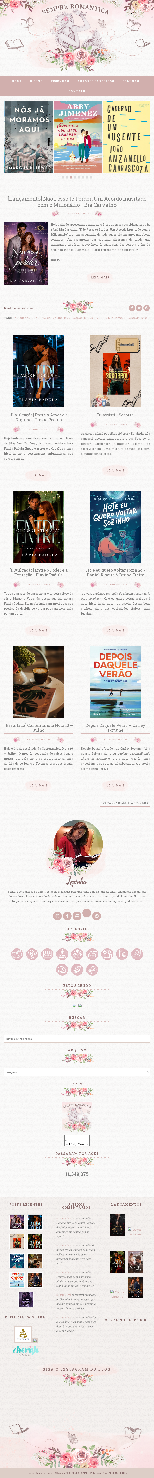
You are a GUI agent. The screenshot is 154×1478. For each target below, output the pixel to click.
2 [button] (67, 177)
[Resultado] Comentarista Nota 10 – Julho (38, 728)
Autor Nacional (26, 317)
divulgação (73, 317)
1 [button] (63, 177)
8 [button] (91, 177)
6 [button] (83, 177)
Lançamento (137, 317)
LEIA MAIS (100, 277)
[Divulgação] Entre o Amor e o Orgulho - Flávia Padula (38, 417)
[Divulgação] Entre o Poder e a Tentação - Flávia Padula (38, 572)
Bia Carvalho (51, 317)
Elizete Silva (63, 1218)
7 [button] (87, 177)
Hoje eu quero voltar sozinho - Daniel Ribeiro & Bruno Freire (115, 572)
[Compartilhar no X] (139, 308)
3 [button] (71, 177)
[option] (28, 137)
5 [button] (79, 177)
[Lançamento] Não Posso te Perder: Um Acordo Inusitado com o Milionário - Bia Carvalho (77, 201)
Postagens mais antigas (123, 802)
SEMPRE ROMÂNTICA (82, 1473)
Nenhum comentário (18, 308)
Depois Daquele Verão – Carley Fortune (115, 728)
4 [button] (75, 177)
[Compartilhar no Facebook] (132, 308)
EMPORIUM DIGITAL (117, 1473)
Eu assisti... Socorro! (115, 414)
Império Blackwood (110, 317)
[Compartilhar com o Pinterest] (146, 308)
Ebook (88, 317)
